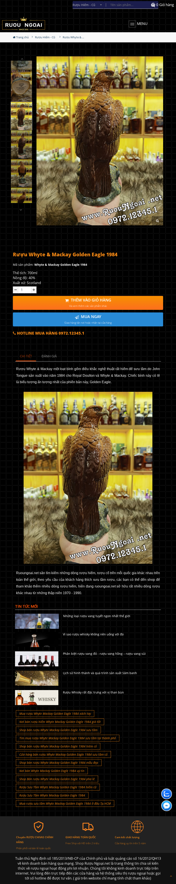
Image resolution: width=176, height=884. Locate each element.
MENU (141, 23)
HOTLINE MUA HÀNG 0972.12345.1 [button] (50, 333)
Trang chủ (22, 37)
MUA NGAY (88, 319)
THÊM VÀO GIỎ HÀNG (90, 302)
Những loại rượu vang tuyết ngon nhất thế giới (96, 616)
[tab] (26, 356)
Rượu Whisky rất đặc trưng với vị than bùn (93, 692)
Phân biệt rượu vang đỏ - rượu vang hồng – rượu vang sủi (104, 654)
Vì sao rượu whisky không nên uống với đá (93, 634)
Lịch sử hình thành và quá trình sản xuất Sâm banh (100, 673)
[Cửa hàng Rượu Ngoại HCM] (28, 23)
